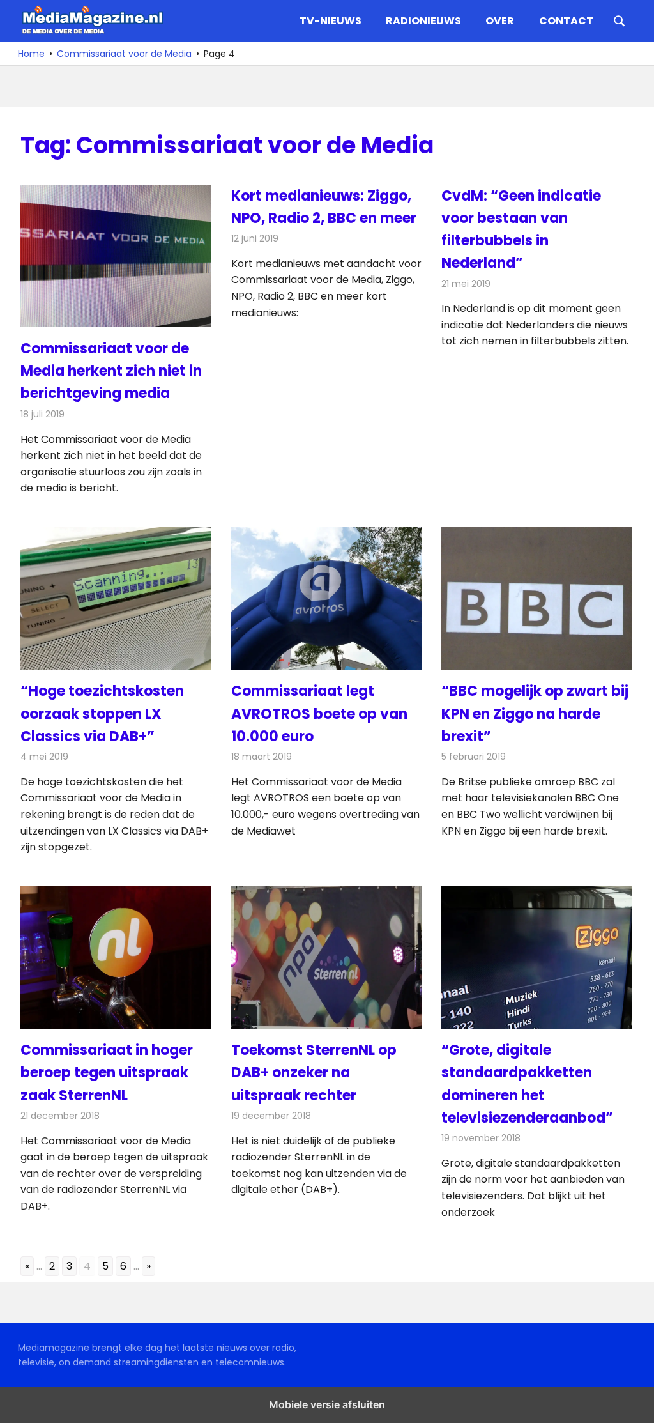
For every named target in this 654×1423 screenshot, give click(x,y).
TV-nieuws (330, 20)
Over (499, 20)
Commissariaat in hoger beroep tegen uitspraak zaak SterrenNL (106, 1072)
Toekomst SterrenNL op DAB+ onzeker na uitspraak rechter (314, 1072)
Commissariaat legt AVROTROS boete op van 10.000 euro (319, 713)
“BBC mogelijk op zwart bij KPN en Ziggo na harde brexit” (534, 713)
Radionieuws (423, 20)
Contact (566, 20)
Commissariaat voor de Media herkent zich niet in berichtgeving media (111, 371)
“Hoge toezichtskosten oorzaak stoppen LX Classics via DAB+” (102, 713)
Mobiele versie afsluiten (327, 1404)
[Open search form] (619, 20)
